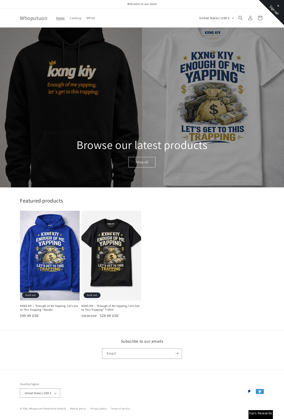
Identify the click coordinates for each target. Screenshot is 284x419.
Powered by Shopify (54, 408)
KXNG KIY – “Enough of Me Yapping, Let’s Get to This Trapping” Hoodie (49, 308)
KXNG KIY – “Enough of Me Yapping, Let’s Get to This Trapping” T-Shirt (110, 308)
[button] (240, 18)
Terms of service (120, 408)
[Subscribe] (177, 353)
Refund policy (78, 408)
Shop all (141, 162)
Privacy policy (99, 408)
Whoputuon (36, 408)
